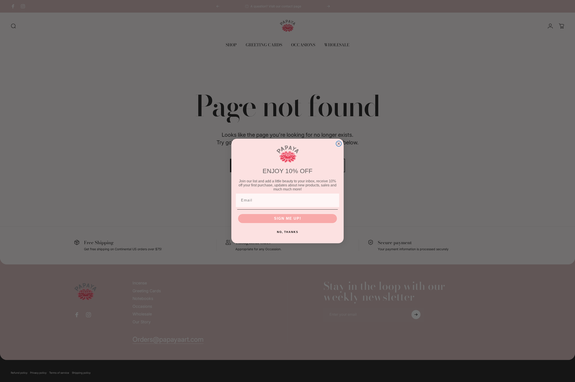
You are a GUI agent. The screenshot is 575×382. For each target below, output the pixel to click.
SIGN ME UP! (287, 218)
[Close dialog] (338, 143)
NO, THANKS (287, 232)
